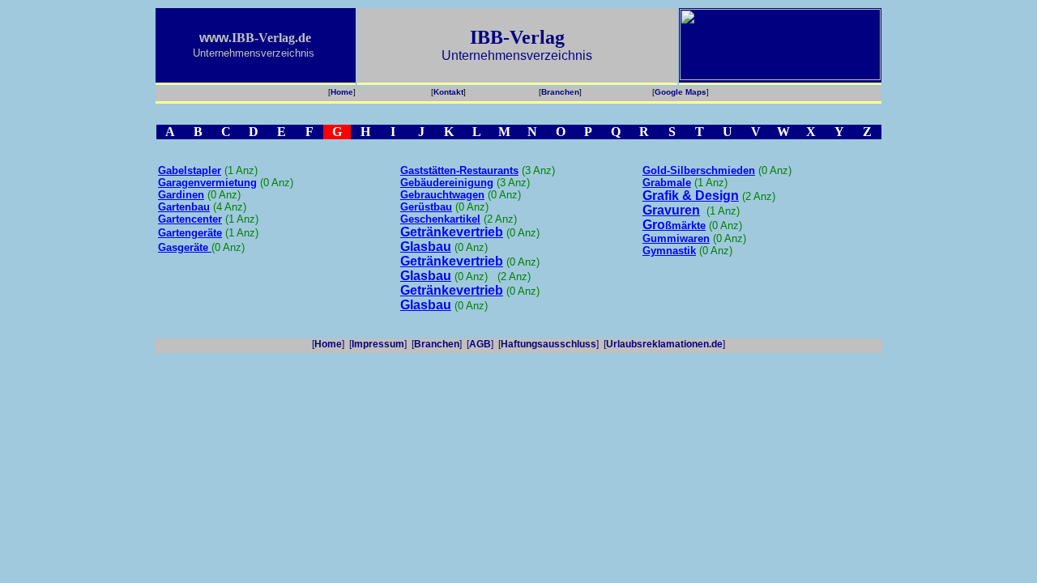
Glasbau (425, 276)
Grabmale (666, 183)
